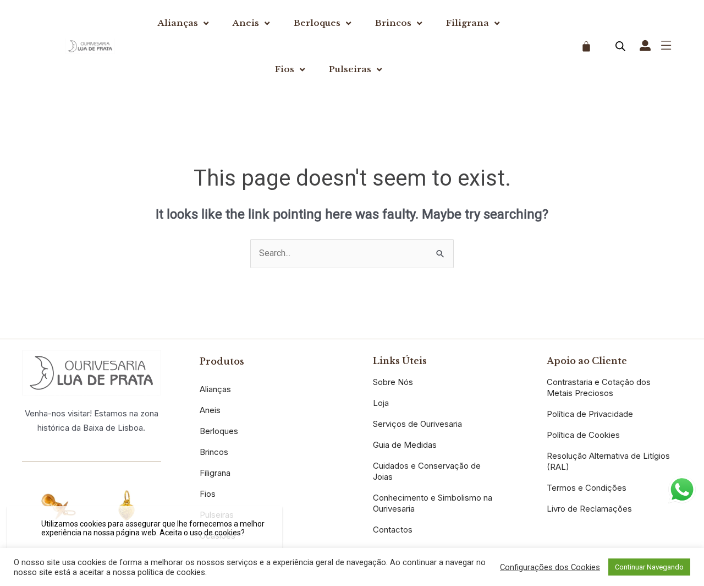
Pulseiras (350, 69)
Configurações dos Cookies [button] (550, 567)
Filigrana (467, 23)
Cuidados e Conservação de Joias (427, 471)
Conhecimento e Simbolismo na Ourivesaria (432, 503)
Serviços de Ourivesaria (417, 424)
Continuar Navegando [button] (649, 567)
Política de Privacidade (590, 414)
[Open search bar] (620, 46)
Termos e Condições (586, 487)
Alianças (178, 23)
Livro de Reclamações (589, 508)
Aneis (246, 23)
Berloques (317, 23)
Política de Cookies (583, 435)
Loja (381, 403)
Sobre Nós (393, 382)
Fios (284, 69)
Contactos (393, 529)
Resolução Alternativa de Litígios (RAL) (608, 461)
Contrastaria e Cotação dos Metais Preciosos (599, 387)
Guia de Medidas (405, 445)
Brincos (393, 23)
